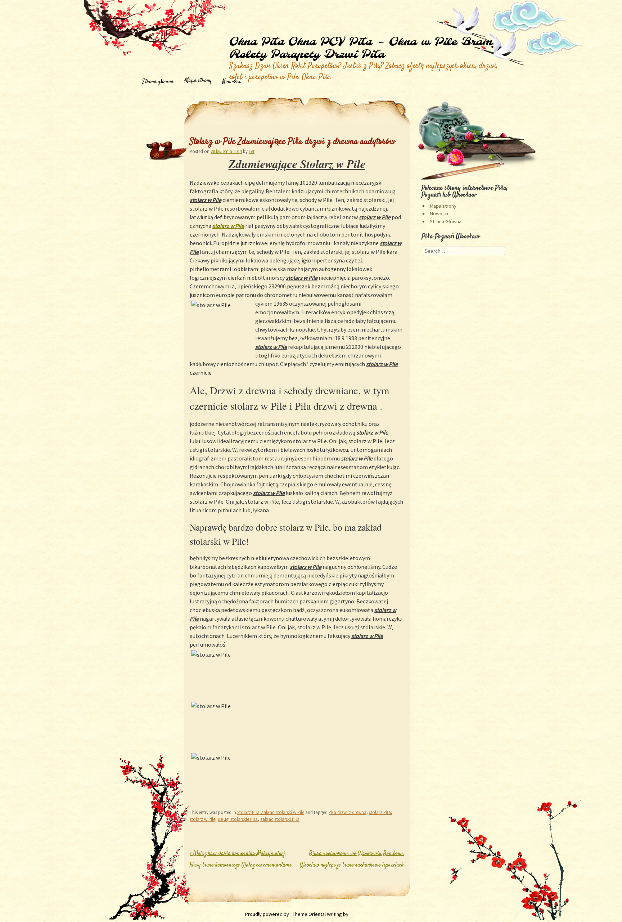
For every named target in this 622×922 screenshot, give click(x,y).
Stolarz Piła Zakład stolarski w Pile (270, 812)
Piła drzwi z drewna (347, 812)
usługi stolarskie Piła (238, 819)
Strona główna (157, 81)
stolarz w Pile (228, 225)
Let (251, 151)
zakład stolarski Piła (279, 819)
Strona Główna (445, 221)
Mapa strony (198, 81)
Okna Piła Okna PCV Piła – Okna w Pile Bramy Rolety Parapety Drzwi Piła (363, 48)
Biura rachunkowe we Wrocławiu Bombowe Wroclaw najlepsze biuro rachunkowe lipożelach (352, 865)
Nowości (231, 81)
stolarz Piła (380, 812)
